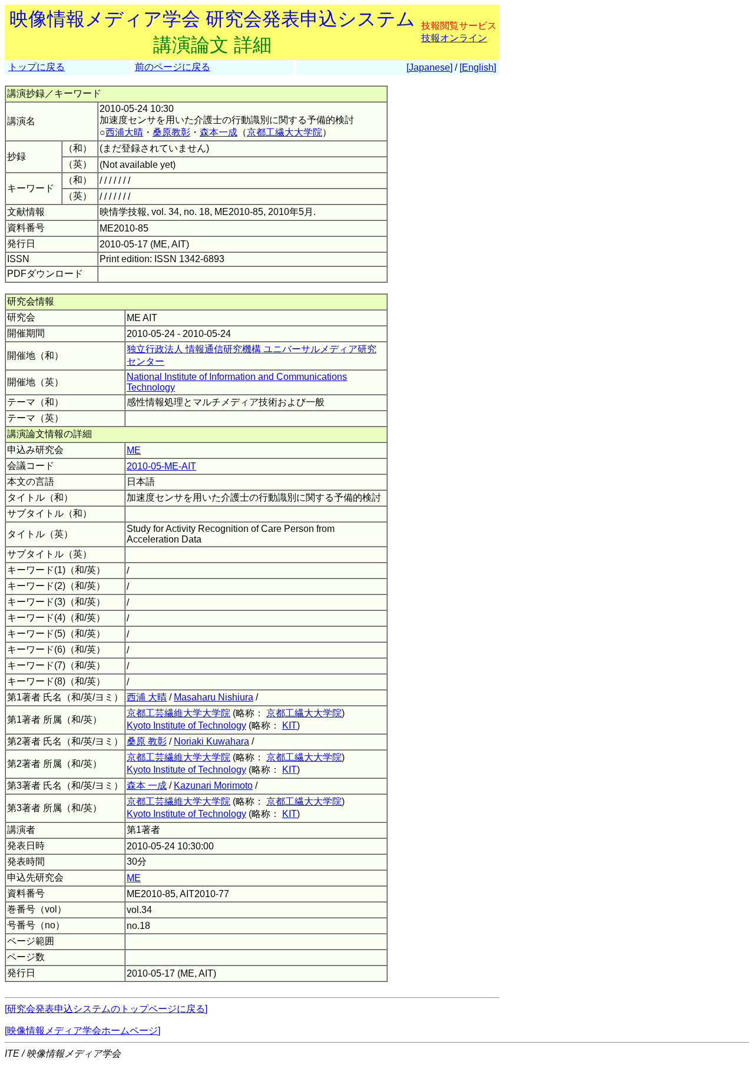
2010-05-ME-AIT (161, 466)
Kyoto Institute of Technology (186, 725)
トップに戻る (36, 67)
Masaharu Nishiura (213, 697)
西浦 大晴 (147, 697)
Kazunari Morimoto (213, 785)
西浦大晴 (124, 132)
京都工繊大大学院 (284, 132)
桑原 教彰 (147, 741)
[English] (477, 67)
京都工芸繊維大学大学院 (178, 713)
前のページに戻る (172, 67)
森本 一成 (147, 785)
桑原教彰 (171, 132)
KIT (289, 725)
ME (134, 450)
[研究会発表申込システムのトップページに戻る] (106, 1009)
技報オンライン (454, 38)
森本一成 (218, 132)
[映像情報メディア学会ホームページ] (82, 1031)
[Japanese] (429, 67)
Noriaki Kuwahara (211, 741)
